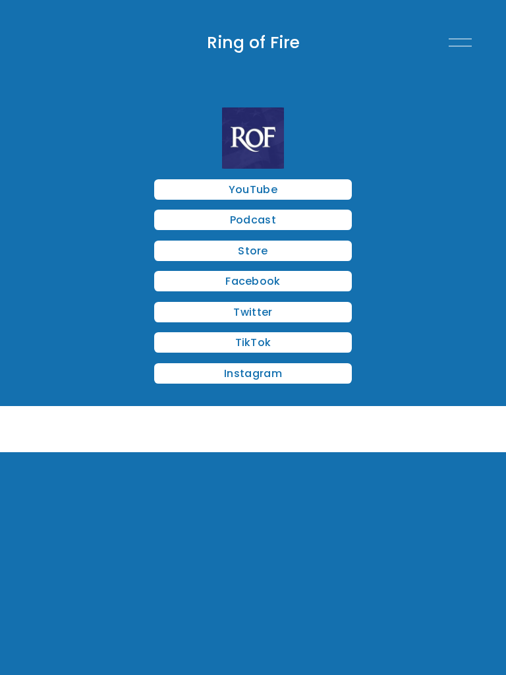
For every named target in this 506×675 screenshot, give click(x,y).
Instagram (253, 373)
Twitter (252, 312)
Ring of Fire (253, 42)
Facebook (253, 281)
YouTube (253, 189)
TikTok (253, 342)
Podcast (253, 219)
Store (253, 250)
